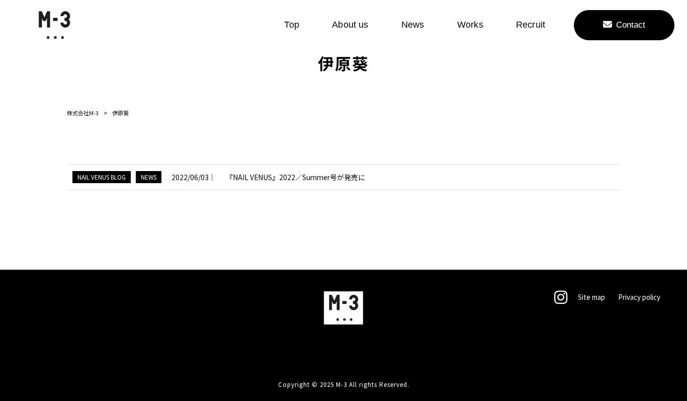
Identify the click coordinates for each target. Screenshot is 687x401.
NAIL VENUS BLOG (101, 177)
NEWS (148, 177)
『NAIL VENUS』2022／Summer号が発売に (295, 177)
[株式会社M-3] (54, 25)
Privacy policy (639, 297)
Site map (591, 297)
